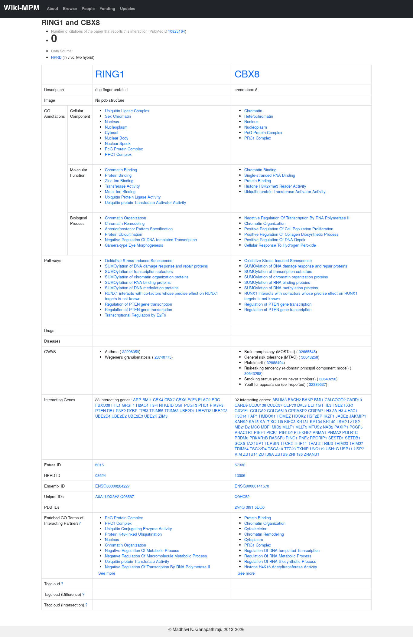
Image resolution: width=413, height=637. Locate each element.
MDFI (266, 427)
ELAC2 (204, 399)
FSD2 (338, 405)
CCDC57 (274, 405)
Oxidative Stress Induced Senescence (138, 260)
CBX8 (247, 73)
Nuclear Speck (118, 143)
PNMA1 (319, 432)
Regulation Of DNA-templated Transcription (282, 550)
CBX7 (169, 399)
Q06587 (127, 496)
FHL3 (326, 405)
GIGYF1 (242, 410)
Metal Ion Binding (120, 191)
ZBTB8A (266, 454)
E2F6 (192, 399)
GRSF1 (128, 405)
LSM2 (342, 421)
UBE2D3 (219, 410)
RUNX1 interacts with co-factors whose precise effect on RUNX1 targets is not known (161, 295)
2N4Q (240, 507)
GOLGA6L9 (277, 410)
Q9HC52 (242, 496)
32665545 (307, 351)
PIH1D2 (286, 432)
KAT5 (254, 421)
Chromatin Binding (121, 169)
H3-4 (154, 405)
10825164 (176, 31)
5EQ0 (260, 507)
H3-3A (331, 410)
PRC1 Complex (118, 154)
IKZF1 (329, 416)
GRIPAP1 (316, 410)
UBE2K (150, 416)
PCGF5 (356, 427)
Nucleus (112, 121)
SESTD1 (336, 438)
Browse (70, 8)
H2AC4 (142, 405)
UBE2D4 (102, 416)
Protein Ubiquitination (123, 234)
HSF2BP (314, 416)
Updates (127, 8)
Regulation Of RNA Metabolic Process (277, 556)
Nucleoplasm (116, 127)
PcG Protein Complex (124, 149)
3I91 (249, 507)
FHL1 (116, 405)
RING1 (110, 73)
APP (137, 399)
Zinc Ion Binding (119, 180)
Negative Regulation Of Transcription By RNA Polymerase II (297, 218)
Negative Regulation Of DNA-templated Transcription (151, 239)
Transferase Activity (122, 186)
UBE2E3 (135, 416)
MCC (255, 427)
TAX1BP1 (254, 443)
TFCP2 (286, 443)
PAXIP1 (341, 427)
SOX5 (240, 443)
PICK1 (272, 432)
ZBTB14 (250, 454)
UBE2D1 (187, 410)
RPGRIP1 (318, 438)
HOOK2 (299, 416)
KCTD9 (277, 421)
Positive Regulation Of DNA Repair (274, 239)
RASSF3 (277, 438)
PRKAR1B (258, 438)
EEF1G (314, 405)
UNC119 (317, 448)
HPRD (56, 57)
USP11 (346, 448)
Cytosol (111, 132)
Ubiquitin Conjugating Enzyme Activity (138, 528)
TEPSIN (272, 443)
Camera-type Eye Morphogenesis (134, 245)
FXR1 (349, 405)
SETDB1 (352, 438)
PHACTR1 (244, 432)
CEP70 (290, 405)
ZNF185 (296, 454)
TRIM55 (156, 410)
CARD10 (354, 399)
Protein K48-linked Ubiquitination (133, 534)
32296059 (130, 351)
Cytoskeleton (255, 528)
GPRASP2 (297, 410)
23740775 (162, 357)
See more (106, 573)
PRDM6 (241, 438)
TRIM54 (242, 448)
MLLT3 (301, 427)
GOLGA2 (258, 410)
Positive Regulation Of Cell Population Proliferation (288, 228)
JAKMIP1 (357, 416)
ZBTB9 (281, 454)
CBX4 (158, 399)
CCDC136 (257, 405)
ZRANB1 (311, 454)
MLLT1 (288, 427)
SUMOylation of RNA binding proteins (138, 282)
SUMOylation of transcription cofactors (139, 271)
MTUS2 (315, 427)
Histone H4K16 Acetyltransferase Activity (280, 567)
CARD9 (241, 405)
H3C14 (240, 416)
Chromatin (253, 110)
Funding (107, 8)
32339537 (317, 384)
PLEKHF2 (302, 432)
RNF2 (121, 410)
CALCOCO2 (335, 399)
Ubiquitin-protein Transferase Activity (137, 561)
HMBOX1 (267, 416)
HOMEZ (284, 416)
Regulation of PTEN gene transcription (138, 304)
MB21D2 (242, 427)
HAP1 (253, 416)
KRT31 (303, 421)
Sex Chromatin (118, 116)
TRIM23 (341, 443)
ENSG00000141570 (252, 486)
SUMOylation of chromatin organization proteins (147, 277)
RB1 (111, 410)
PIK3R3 (216, 405)
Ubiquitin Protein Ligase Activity (133, 197)
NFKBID (166, 405)
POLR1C (350, 432)
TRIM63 (171, 410)
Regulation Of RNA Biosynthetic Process (280, 561)
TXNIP (303, 448)
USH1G (332, 448)
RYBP (132, 410)
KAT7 (264, 421)
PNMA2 (334, 432)
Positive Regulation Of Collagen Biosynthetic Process (291, 234)
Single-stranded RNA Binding (269, 175)
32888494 (275, 362)
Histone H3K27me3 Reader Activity (275, 186)
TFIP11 (300, 443)
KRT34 (316, 421)
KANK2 (241, 421)
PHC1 (203, 405)
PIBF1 (259, 432)
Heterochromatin (258, 116)
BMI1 (147, 399)
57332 (240, 465)
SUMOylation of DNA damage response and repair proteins (156, 266)
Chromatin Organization (125, 218)
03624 (100, 475)
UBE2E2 (119, 416)
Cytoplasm (253, 539)
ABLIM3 (279, 399)
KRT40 (329, 421)
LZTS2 (354, 421)
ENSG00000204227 (112, 486)
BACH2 (294, 399)
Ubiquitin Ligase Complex (127, 110)
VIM (238, 454)
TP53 (143, 410)
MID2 (276, 427)
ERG (216, 399)
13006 (240, 475)
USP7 (359, 448)
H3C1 (352, 410)
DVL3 (302, 405)
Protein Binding (118, 175)
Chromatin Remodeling (125, 223)
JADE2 (342, 416)
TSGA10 (275, 448)
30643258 (309, 357)
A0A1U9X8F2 (107, 496)
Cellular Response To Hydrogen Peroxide (280, 245)
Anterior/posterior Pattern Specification (139, 228)
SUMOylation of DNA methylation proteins (142, 288)
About (52, 8)
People (88, 8)
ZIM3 (162, 416)
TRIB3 (327, 443)
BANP (307, 399)
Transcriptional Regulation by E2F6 (135, 315)
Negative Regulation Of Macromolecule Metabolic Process (156, 556)
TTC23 (290, 448)
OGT (179, 405)
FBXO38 (102, 405)
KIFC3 (289, 421)
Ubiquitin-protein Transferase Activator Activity (145, 202)
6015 (99, 465)
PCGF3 (190, 405)
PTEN (100, 410)
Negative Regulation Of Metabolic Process (142, 550)
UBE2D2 (203, 410)
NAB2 (328, 427)
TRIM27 (356, 443)
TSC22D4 (258, 448)
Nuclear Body (116, 138)
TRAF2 (314, 443)
